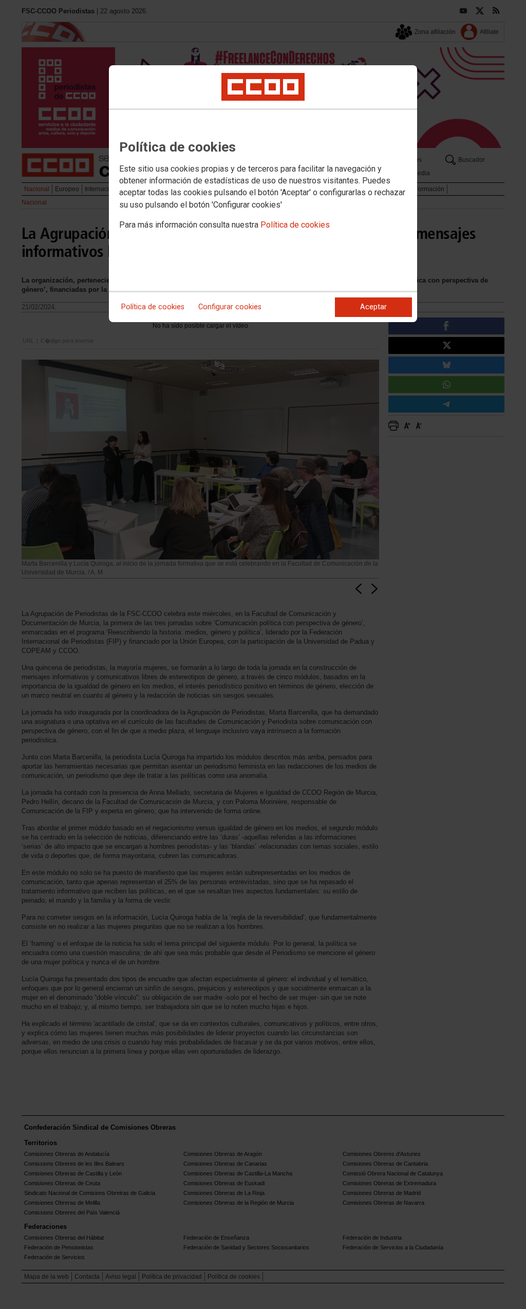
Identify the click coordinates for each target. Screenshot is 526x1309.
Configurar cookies (229, 307)
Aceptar (373, 307)
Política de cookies (295, 225)
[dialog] (263, 193)
